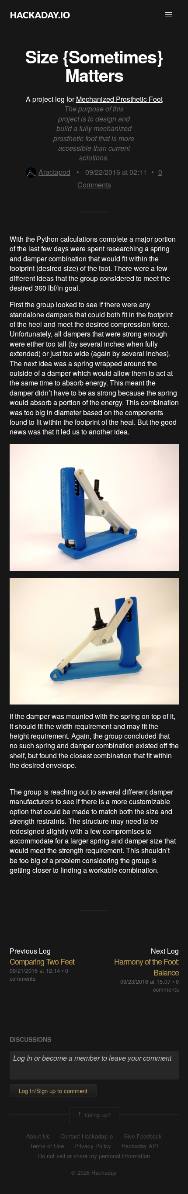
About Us (38, 1136)
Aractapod (54, 172)
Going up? (97, 1115)
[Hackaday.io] (40, 15)
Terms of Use (47, 1146)
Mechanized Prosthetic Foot (119, 99)
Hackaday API (140, 1146)
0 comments (166, 985)
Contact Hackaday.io (86, 1136)
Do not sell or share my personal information (94, 1156)
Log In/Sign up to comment (53, 1090)
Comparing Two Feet (42, 961)
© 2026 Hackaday (94, 1173)
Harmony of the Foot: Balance (146, 966)
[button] (168, 15)
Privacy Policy (92, 1146)
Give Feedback (142, 1136)
